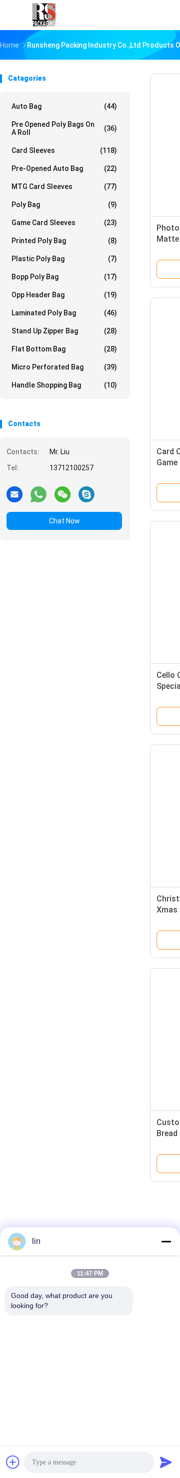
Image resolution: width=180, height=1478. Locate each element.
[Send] (166, 1462)
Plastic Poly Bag (64, 259)
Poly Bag (64, 205)
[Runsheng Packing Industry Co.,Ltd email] (14, 494)
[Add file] (13, 1462)
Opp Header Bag (64, 295)
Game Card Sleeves (64, 223)
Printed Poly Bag (64, 241)
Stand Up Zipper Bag (64, 331)
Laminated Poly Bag (64, 313)
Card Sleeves (64, 150)
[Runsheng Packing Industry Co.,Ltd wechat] (62, 494)
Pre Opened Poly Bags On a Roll (64, 128)
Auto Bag (64, 106)
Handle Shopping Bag (64, 385)
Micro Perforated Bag (64, 367)
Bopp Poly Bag (64, 277)
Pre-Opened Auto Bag (64, 168)
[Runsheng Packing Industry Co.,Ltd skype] (86, 494)
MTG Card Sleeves (64, 186)
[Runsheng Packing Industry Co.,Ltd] (44, 15)
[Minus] (166, 1241)
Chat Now (64, 521)
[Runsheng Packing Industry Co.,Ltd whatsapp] (38, 494)
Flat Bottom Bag (64, 349)
